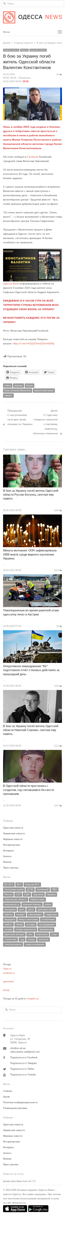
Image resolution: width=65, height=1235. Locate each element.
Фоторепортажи (11, 845)
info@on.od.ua (17, 1048)
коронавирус (35, 914)
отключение (48, 919)
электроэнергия (13, 944)
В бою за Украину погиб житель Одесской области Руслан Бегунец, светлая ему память (30, 494)
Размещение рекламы (15, 1108)
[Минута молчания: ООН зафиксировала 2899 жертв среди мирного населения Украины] (32, 516)
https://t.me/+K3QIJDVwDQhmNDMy (34, 343)
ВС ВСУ (9, 884)
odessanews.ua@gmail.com (25, 1051)
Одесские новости (38, 50)
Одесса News (11, 283)
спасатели (42, 934)
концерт (20, 914)
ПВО (54, 889)
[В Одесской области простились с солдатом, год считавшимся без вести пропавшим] (32, 752)
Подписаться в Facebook (24, 1057)
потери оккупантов (26, 929)
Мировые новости (12, 839)
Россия (8, 894)
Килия (29, 385)
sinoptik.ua (32, 998)
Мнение (7, 862)
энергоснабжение (34, 944)
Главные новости (11, 50)
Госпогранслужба (14, 889)
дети (21, 909)
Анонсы (7, 856)
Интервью (8, 850)
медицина (10, 919)
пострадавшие (47, 924)
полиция (30, 924)
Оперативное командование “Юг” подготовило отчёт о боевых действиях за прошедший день (31, 670)
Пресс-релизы (10, 867)
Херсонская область (16, 899)
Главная (7, 1091)
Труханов (38, 894)
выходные (10, 909)
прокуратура (46, 929)
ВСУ (19, 884)
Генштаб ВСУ (32, 884)
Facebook (32, 156)
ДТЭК (30, 889)
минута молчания (43, 390)
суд (22, 939)
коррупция (51, 914)
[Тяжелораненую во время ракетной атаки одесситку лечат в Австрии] (32, 576)
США (27, 894)
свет (30, 934)
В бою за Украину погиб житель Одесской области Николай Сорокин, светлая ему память (30, 730)
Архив (6, 1096)
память (8, 395)
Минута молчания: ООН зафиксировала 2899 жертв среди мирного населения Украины (30, 554)
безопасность (12, 904)
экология (43, 939)
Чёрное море (37, 899)
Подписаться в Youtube (23, 1074)
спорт (54, 934)
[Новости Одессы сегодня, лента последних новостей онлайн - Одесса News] (32, 17)
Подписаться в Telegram (23, 1063)
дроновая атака (46, 909)
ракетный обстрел (14, 934)
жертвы (18, 385)
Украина (51, 894)
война (8, 385)
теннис (31, 939)
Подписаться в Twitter (22, 1069)
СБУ (18, 894)
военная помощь (32, 904)
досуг (31, 909)
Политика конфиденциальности (20, 1102)
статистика (10, 939)
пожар (19, 924)
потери (8, 929)
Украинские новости (14, 833)
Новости (24, 50)
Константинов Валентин (18, 390)
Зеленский (42, 889)
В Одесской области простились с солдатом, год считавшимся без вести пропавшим (28, 789)
